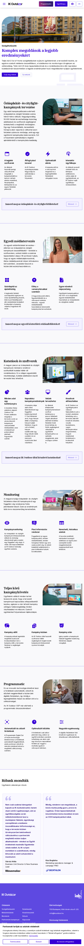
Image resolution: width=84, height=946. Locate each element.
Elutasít (39, 942)
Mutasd (71, 204)
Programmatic (46, 4)
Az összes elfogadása (65, 942)
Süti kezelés (33, 936)
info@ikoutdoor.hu (56, 913)
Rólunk (25, 916)
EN (79, 4)
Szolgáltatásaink (8, 909)
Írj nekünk (26, 75)
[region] (42, 934)
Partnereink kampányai (10, 920)
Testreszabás (15, 942)
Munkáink (5, 916)
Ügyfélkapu (61, 4)
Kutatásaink (27, 909)
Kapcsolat (26, 920)
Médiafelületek (7, 913)
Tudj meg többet (10, 75)
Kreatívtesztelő (28, 913)
